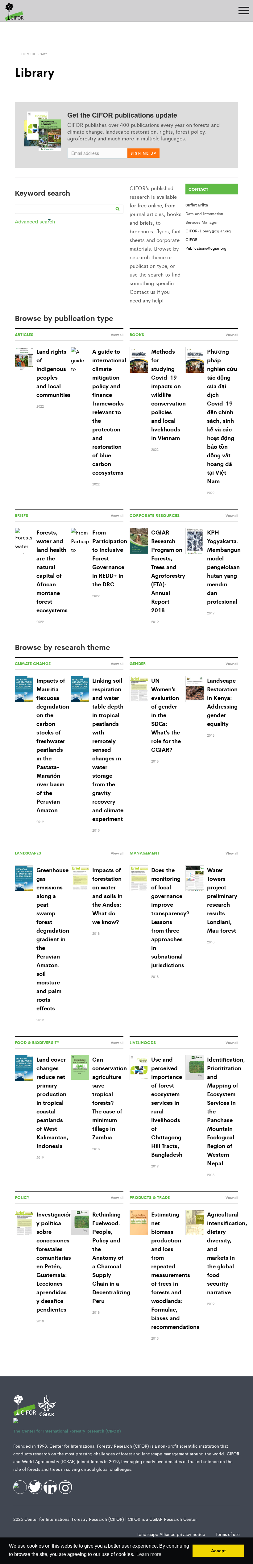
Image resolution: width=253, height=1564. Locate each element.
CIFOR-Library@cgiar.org (208, 231)
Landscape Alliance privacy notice (171, 1534)
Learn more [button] (148, 1554)
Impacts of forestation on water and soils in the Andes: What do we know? (107, 896)
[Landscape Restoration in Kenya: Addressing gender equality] (194, 689)
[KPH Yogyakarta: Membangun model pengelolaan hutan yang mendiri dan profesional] (194, 541)
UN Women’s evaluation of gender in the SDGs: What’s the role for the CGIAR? (166, 714)
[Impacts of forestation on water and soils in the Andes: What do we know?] (80, 878)
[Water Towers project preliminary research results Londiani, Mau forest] (194, 878)
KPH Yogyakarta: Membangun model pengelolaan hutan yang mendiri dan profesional (224, 566)
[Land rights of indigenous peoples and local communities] (24, 359)
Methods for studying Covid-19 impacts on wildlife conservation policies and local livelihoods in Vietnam (168, 394)
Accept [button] (218, 1550)
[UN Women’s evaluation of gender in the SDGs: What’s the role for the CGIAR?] (139, 689)
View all (117, 334)
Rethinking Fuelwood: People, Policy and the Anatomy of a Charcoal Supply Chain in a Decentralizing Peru (111, 1257)
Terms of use (228, 1534)
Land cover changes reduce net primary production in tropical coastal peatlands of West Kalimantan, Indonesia (52, 1102)
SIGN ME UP (143, 153)
